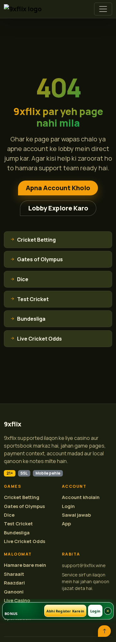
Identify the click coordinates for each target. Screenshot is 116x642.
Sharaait (14, 574)
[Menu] (103, 9)
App (66, 524)
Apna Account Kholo (58, 187)
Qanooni (14, 592)
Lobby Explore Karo (58, 208)
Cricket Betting (21, 497)
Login (68, 506)
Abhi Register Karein (65, 611)
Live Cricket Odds (24, 541)
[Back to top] (104, 631)
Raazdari (14, 583)
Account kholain (81, 497)
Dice (9, 515)
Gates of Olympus (24, 506)
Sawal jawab (76, 515)
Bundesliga (17, 533)
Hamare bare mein (25, 565)
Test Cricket (18, 524)
